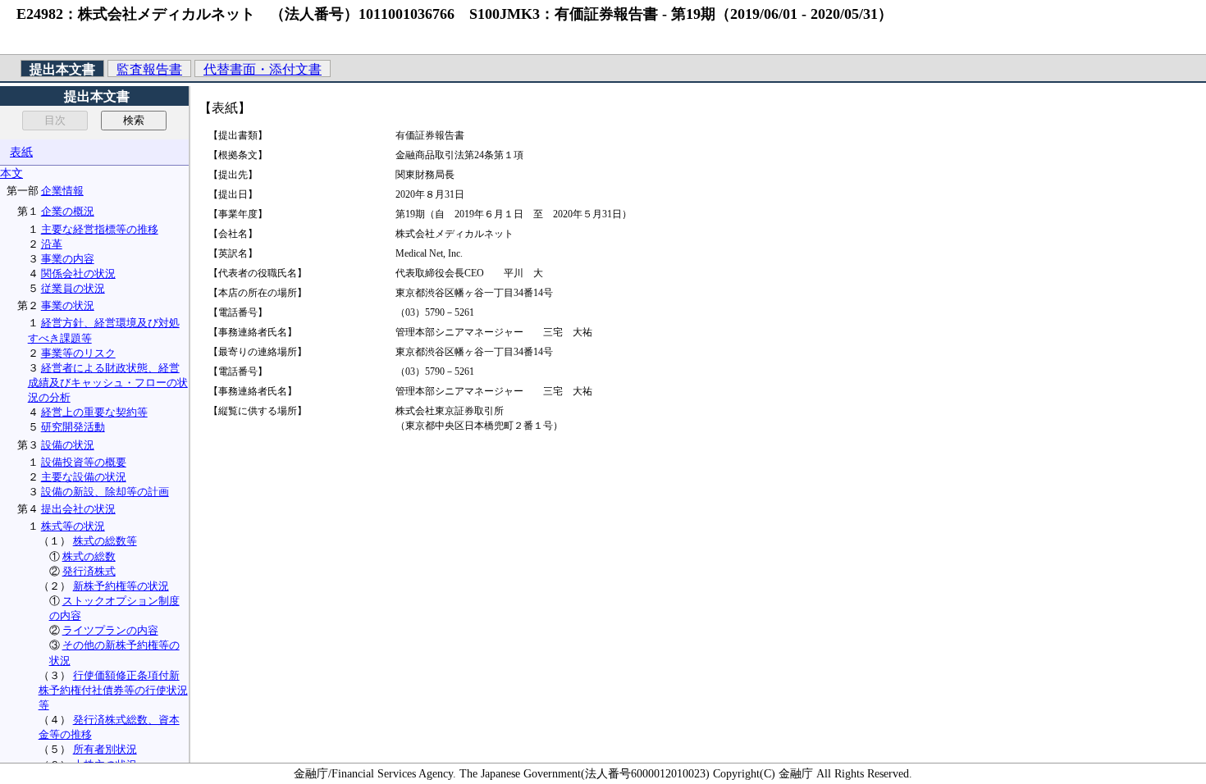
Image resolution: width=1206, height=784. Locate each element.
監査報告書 (149, 69)
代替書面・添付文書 (262, 69)
